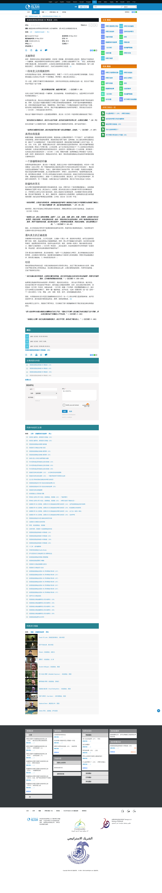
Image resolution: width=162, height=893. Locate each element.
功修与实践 (109, 37)
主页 (28, 12)
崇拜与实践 (109, 83)
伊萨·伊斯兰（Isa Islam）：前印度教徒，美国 (52, 696)
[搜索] (122, 6)
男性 (47, 632)
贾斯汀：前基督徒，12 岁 (46, 659)
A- (90, 25)
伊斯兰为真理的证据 (112, 72)
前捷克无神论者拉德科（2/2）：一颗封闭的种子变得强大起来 (47, 476)
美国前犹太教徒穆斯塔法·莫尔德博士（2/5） (42, 603)
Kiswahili (122, 1)
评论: (64, 388)
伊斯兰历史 (127, 53)
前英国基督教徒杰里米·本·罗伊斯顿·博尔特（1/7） (44, 571)
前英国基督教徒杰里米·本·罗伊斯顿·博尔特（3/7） (44, 578)
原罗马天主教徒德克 (35, 596)
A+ (95, 25)
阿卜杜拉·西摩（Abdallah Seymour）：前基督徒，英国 (55, 674)
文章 (35, 12)
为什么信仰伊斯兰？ (112, 129)
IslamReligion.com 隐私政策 (71, 810)
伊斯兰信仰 (109, 78)
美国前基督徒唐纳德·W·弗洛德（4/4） (41, 375)
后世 (125, 37)
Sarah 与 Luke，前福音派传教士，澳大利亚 (52, 637)
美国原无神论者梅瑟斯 (35, 490)
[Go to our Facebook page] (122, 811)
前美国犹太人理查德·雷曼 (36, 493)
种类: (27, 32)
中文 (94, 1)
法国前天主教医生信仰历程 (37, 522)
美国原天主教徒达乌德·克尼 (37, 447)
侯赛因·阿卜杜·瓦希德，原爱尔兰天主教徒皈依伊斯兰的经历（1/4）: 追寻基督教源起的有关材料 (57, 504)
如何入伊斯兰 (128, 78)
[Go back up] (158, 710)
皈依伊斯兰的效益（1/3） (114, 124)
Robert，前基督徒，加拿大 (47, 652)
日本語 (99, 1)
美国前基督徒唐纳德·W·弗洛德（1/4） (41, 365)
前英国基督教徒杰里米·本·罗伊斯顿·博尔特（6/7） (44, 589)
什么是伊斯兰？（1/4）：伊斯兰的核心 (118, 113)
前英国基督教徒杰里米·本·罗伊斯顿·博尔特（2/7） (44, 574)
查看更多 (28, 791)
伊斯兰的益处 (128, 72)
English (50, 1)
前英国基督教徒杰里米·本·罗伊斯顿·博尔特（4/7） (44, 581)
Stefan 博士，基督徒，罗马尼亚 (48, 711)
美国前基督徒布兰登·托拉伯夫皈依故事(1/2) (42, 483)
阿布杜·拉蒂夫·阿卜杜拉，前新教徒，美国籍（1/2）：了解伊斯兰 (48, 497)
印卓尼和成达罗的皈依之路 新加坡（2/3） (41, 465)
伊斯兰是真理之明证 (112, 26)
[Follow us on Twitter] (128, 811)
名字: (31, 389)
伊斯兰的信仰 (110, 31)
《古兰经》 (109, 47)
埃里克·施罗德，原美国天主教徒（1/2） (41, 437)
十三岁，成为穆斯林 (35, 546)
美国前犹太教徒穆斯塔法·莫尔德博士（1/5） (42, 599)
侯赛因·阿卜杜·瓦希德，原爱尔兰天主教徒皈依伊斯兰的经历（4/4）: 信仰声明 (52, 514)
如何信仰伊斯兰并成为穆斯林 (115, 119)
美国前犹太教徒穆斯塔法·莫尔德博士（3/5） (42, 606)
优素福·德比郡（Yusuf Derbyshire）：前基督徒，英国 (55, 689)
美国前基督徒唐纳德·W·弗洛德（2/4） (41, 368)
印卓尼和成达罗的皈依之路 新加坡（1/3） (41, 462)
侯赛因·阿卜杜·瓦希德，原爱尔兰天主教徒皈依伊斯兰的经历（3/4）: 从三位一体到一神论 (55, 511)
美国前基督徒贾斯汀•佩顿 (36, 560)
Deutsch (75, 1)
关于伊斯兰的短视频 (130, 99)
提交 (64, 411)
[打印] (36, 50)
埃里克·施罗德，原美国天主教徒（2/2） (41, 440)
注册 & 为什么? (83, 7)
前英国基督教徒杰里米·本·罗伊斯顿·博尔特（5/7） (44, 585)
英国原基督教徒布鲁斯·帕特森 (38, 444)
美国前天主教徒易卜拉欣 (36, 567)
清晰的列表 (133, 752)
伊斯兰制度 (109, 58)
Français (68, 1)
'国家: (31, 393)
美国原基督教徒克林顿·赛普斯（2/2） (40, 454)
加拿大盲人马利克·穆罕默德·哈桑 (39, 458)
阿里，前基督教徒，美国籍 (37, 525)
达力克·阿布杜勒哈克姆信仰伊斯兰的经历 (41, 479)
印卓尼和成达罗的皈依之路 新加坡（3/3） (41, 469)
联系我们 (127, 12)
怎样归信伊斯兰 (129, 31)
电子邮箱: (30, 397)
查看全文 (28, 380)
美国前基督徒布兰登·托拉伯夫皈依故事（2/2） (43, 486)
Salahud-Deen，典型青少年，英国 (49, 703)
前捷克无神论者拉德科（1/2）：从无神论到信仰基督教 (45, 472)
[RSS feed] (134, 811)
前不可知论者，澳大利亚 (46, 645)
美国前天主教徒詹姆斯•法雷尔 (38, 564)
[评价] (26, 50)
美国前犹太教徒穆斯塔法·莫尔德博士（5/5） (42, 613)
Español (62, 1)
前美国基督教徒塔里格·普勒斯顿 (38, 557)
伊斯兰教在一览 (54, 12)
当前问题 (108, 53)
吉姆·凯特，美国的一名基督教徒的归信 (40, 529)
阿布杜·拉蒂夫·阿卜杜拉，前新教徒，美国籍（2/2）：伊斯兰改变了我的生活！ (52, 500)
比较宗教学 (127, 88)
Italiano (105, 1)
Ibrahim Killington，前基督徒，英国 (49, 667)
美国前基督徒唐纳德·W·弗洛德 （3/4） (38, 350)
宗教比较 (127, 42)
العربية (56, 1)
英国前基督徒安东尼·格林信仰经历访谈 (40, 518)
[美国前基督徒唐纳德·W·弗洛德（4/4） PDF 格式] (41, 50)
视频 (43, 12)
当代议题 (108, 99)
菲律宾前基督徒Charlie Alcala (37, 550)
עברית (134, 1)
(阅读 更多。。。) (30, 742)
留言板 (64, 12)
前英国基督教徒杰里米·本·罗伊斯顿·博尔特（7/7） (44, 592)
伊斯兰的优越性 (129, 26)
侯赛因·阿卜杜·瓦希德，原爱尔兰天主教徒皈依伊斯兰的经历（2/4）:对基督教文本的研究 (55, 507)
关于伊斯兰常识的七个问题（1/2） (116, 135)
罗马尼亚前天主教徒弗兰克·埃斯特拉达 (40, 553)
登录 (76, 6)
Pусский (82, 1)
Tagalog (111, 1)
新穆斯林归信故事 (33, 16)
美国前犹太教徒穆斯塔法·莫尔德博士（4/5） (42, 610)
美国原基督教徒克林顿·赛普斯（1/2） (40, 451)
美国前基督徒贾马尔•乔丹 (36, 617)
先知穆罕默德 (128, 94)
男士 (40, 16)
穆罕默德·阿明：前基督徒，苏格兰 (49, 681)
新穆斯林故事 (39, 632)
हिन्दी (117, 1)
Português (88, 1)
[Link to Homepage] (32, 6)
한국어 (128, 1)
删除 (135, 748)
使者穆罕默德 (128, 47)
